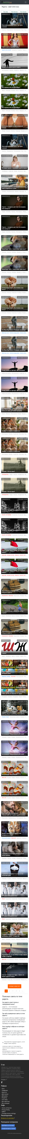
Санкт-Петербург (7, 514)
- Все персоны (5, 1101)
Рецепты (4, 1098)
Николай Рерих (7, 838)
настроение (20, 676)
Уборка (23, 716)
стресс (10, 878)
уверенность (12, 817)
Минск (17, 555)
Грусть (25, 252)
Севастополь (11, 555)
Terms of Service (7, 1108)
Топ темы (5, 12)
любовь (9, 211)
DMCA (3, 1111)
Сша (4, 898)
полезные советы (15, 716)
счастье (21, 171)
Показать (3, 1079)
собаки (14, 252)
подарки (5, 696)
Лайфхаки (5, 1090)
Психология (11, 191)
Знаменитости (20, 737)
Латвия (14, 676)
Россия (4, 777)
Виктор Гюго (6, 332)
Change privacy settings (9, 1113)
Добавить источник (8, 1125)
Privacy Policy (6, 1110)
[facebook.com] (1, 1083)
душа (25, 514)
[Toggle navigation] (25, 2)
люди (19, 413)
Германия (5, 595)
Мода (4, 130)
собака (20, 292)
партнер (10, 979)
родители (21, 474)
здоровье (8, 898)
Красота (4, 1092)
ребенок (8, 615)
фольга (8, 413)
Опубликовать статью (8, 1128)
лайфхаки (5, 171)
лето (17, 90)
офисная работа (7, 373)
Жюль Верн (24, 332)
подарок (16, 696)
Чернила (15, 514)
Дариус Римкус (6, 676)
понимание (17, 29)
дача (13, 615)
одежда (18, 130)
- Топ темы (4, 1099)
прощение (10, 29)
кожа (16, 171)
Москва (4, 555)
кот (23, 29)
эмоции (8, 90)
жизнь (4, 29)
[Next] (22, 991)
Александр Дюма (15, 332)
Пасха (22, 777)
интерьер (14, 413)
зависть (17, 70)
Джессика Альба (7, 50)
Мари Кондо (6, 716)
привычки (20, 858)
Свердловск (6, 474)
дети (4, 90)
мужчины (16, 595)
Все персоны (14, 12)
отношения (6, 70)
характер (14, 898)
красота (25, 50)
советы (20, 50)
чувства (11, 171)
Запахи (4, 252)
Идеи (4, 211)
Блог (3, 1088)
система (21, 433)
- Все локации (5, 1103)
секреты (14, 50)
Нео (27, 90)
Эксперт (22, 191)
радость (22, 90)
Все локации (23, 12)
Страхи (23, 939)
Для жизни (5, 1094)
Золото (8, 130)
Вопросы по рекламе (7, 1118)
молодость (19, 211)
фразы (22, 70)
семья (13, 90)
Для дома (5, 1096)
